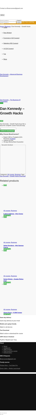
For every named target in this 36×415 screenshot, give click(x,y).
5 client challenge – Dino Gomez (13, 214)
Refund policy (7, 352)
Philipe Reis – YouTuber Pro (9, 365)
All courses (10, 174)
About (5, 346)
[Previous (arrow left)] (0, 414)
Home (2, 26)
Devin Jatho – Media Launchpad (10, 368)
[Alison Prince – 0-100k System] (16, 306)
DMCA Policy (7, 349)
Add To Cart (7, 215)
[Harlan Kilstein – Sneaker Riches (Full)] (16, 273)
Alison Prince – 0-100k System (12, 312)
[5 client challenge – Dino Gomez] (16, 207)
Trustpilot (12, 139)
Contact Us (6, 348)
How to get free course (10, 351)
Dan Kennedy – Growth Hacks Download (13, 176)
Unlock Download (7, 131)
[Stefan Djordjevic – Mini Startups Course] (16, 239)
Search (19, 20)
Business (8, 26)
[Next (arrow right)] (2, 414)
